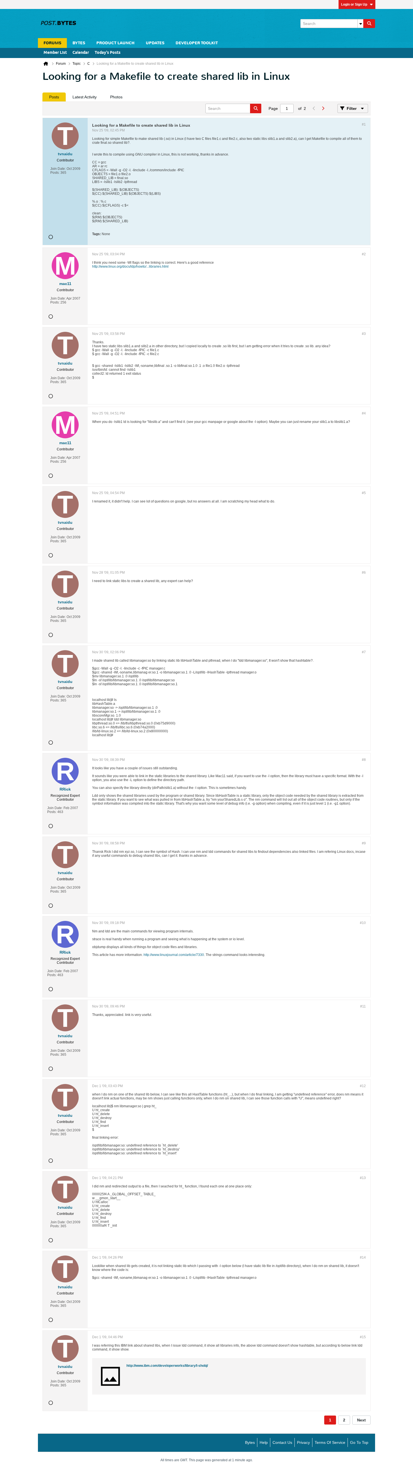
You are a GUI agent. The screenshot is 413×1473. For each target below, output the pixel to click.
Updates (155, 43)
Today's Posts (108, 52)
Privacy (303, 1442)
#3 (364, 334)
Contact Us (282, 1442)
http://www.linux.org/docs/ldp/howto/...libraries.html (130, 266)
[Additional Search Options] (360, 23)
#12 (363, 1086)
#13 (363, 1178)
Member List (55, 52)
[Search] (369, 23)
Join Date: (58, 169)
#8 (364, 760)
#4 (364, 413)
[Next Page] (322, 108)
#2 (364, 254)
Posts (54, 97)
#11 (363, 1006)
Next (361, 1420)
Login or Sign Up (354, 4)
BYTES (78, 43)
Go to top (359, 1442)
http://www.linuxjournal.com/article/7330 (174, 955)
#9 (364, 843)
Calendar (80, 52)
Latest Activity (84, 97)
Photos (116, 97)
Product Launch (115, 43)
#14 (363, 1257)
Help (264, 1442)
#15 (363, 1337)
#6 (364, 573)
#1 (364, 124)
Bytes (250, 1442)
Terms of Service (330, 1442)
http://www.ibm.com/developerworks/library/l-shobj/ (167, 1366)
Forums (52, 43)
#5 (364, 493)
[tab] (54, 96)
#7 (364, 652)
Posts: (55, 173)
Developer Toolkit (197, 43)
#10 (363, 923)
